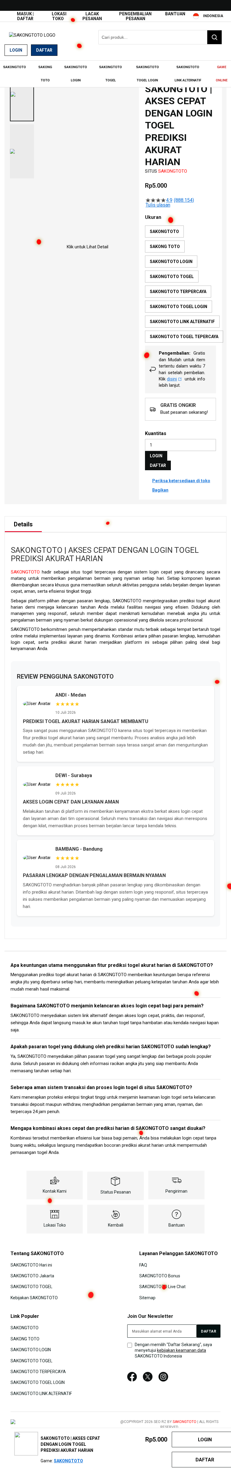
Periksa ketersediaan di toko (181, 480)
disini (172, 379)
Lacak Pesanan (92, 16)
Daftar (44, 50)
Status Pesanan (115, 1192)
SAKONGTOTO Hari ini (31, 1264)
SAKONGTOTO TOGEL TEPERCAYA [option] (184, 336)
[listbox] (184, 285)
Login (16, 50)
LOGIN (156, 455)
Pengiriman (176, 1191)
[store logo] (32, 35)
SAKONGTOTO (172, 171)
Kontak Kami (54, 1191)
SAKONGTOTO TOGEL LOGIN (38, 1382)
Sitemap (147, 1297)
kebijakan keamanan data (181, 1350)
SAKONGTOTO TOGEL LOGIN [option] (178, 306)
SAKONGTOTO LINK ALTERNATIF (41, 1393)
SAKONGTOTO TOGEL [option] (172, 276)
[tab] (23, 524)
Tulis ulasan (158, 205)
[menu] (115, 74)
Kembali (115, 1225)
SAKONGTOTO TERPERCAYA (38, 1371)
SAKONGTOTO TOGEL (31, 1286)
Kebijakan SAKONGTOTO (34, 1297)
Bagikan (160, 490)
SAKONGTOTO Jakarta (32, 1275)
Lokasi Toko (59, 16)
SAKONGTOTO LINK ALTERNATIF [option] (182, 321)
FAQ (143, 1264)
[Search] (214, 37)
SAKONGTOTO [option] (164, 231)
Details (23, 524)
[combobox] (160, 37)
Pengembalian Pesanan (135, 16)
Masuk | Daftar (25, 16)
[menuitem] (14, 67)
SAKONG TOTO (25, 1338)
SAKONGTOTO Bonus (159, 1275)
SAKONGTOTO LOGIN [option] (171, 261)
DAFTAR (158, 465)
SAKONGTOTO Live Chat (162, 1286)
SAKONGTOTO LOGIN (31, 1349)
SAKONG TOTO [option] (165, 246)
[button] (22, 94)
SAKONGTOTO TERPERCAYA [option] (178, 291)
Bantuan (175, 13)
